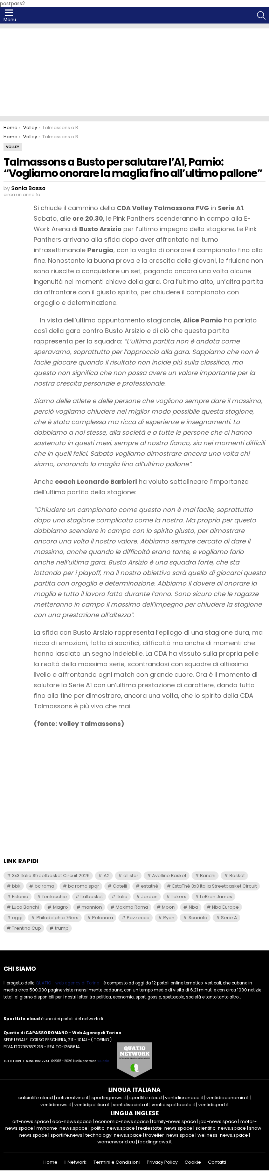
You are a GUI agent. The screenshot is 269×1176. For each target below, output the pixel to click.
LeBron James (216, 896)
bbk (16, 886)
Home (50, 1162)
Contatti (217, 1162)
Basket (237, 875)
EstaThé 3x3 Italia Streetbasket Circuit (214, 886)
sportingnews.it (108, 1097)
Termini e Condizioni (117, 1162)
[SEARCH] (261, 15)
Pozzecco (138, 917)
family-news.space (174, 1121)
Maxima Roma (132, 907)
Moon (168, 907)
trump (62, 928)
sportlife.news (66, 1135)
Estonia (20, 896)
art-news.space (30, 1121)
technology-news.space (113, 1135)
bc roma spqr (83, 886)
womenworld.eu (116, 1141)
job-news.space (218, 1121)
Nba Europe (225, 907)
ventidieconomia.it (227, 1097)
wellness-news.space (223, 1135)
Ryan (168, 917)
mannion (92, 907)
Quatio (103, 1061)
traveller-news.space (169, 1135)
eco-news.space (72, 1121)
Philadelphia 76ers (57, 917)
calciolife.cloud (35, 1097)
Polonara (102, 917)
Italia (122, 896)
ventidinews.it (55, 1104)
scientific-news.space (220, 1128)
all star (130, 875)
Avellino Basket (169, 875)
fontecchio (54, 896)
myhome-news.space (62, 1128)
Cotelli (120, 886)
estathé (149, 886)
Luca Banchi (25, 907)
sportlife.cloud (145, 1097)
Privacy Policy (162, 1162)
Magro (60, 907)
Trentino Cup (26, 928)
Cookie (193, 1162)
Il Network (75, 1162)
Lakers (179, 896)
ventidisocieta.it (131, 1104)
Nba (193, 907)
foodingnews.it (155, 1141)
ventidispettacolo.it (173, 1104)
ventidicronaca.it (184, 1097)
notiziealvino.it (72, 1097)
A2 (107, 875)
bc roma (44, 886)
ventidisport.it (213, 1104)
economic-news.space (122, 1121)
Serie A (229, 917)
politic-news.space (113, 1128)
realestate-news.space (165, 1128)
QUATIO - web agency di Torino (67, 983)
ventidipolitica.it (92, 1104)
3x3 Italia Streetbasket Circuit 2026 (51, 875)
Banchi (207, 875)
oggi (17, 917)
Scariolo (197, 917)
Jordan (149, 896)
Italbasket (92, 896)
